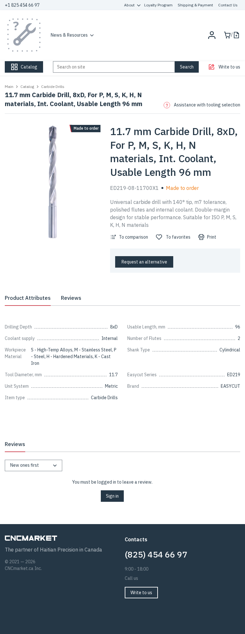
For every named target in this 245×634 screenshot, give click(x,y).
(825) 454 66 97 (156, 554)
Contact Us (228, 5)
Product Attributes (28, 298)
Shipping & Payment (195, 5)
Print (211, 237)
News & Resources (69, 35)
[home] (24, 35)
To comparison (133, 237)
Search (187, 67)
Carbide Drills (52, 86)
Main (9, 86)
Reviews (71, 298)
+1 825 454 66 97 (22, 5)
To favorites (178, 237)
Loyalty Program (158, 5)
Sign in (112, 496)
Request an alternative (144, 262)
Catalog (27, 86)
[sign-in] (212, 35)
